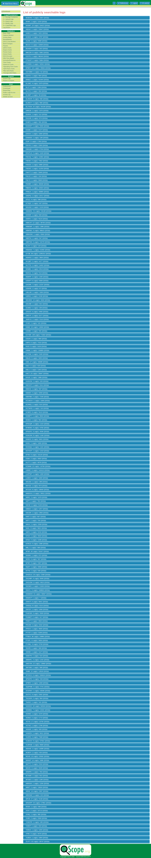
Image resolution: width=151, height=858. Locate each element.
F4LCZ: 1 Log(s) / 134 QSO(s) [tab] (36, 176)
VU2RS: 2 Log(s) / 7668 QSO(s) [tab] (37, 737)
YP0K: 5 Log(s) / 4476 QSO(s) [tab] (36, 834)
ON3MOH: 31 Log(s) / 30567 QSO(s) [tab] (39, 594)
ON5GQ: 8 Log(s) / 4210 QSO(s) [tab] (37, 605)
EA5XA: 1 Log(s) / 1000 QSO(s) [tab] (37, 134)
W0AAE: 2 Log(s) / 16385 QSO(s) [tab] (37, 749)
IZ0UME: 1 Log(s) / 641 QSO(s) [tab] (37, 304)
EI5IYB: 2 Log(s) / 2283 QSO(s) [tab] (37, 145)
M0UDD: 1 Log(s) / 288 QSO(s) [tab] (37, 482)
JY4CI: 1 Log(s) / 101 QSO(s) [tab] (36, 323)
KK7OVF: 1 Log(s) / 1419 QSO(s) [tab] (37, 451)
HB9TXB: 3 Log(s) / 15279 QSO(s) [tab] (38, 242)
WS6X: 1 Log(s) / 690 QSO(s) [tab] (36, 807)
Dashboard (6, 11)
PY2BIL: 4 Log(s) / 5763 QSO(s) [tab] (37, 644)
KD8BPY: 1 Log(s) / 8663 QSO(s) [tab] (37, 416)
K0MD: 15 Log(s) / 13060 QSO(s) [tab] (37, 327)
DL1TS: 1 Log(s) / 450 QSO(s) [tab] (36, 91)
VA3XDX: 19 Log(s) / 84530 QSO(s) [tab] (38, 706)
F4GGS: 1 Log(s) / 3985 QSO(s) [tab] (37, 165)
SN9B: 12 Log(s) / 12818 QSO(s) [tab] (37, 671)
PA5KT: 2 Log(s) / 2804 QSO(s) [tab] (37, 621)
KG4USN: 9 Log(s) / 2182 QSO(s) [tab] (37, 435)
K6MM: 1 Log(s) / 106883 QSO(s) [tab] (37, 350)
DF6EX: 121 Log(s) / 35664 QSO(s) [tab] (38, 68)
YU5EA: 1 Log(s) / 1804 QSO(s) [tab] (37, 838)
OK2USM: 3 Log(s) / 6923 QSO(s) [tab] (38, 582)
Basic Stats (6, 33)
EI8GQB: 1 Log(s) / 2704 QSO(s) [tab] (37, 149)
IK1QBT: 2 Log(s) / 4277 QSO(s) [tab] (37, 261)
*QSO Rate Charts (9, 68)
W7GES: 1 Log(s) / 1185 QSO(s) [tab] (37, 779)
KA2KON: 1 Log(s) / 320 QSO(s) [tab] (37, 381)
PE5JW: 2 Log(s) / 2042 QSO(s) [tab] (37, 625)
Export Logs (7, 78)
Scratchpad (6, 88)
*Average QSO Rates (9, 73)
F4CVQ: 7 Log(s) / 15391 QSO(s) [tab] (37, 157)
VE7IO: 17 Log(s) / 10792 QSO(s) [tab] (37, 721)
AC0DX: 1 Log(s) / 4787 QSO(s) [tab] (37, 37)
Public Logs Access (9, 92)
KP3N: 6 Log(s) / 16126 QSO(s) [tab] (37, 455)
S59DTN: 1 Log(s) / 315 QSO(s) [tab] (37, 656)
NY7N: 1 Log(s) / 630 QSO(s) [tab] (36, 571)
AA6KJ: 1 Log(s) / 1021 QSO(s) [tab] (37, 33)
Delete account (7, 96)
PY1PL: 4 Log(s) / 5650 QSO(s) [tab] (37, 640)
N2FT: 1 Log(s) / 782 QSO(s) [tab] (36, 501)
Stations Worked (8, 35)
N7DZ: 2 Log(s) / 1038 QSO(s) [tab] (36, 540)
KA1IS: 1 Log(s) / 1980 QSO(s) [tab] (36, 377)
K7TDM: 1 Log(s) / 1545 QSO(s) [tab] (37, 354)
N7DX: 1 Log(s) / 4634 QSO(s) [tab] (36, 536)
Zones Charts (7, 54)
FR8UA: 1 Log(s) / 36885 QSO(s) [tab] (37, 192)
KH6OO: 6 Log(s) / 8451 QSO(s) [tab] (37, 439)
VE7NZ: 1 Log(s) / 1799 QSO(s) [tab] (37, 725)
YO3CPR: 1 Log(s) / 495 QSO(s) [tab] (37, 822)
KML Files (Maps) (8, 58)
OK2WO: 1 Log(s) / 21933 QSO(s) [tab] (38, 586)
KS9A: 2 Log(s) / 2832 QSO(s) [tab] (36, 458)
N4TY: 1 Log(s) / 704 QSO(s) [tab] (36, 520)
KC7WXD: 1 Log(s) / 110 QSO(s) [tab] (37, 408)
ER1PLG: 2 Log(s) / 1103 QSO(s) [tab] (37, 153)
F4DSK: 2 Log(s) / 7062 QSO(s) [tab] (37, 161)
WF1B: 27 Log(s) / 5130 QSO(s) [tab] (37, 799)
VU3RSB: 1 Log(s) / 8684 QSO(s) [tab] (37, 745)
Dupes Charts (7, 50)
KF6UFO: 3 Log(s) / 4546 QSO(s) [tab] (37, 431)
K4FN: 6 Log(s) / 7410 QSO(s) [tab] (36, 342)
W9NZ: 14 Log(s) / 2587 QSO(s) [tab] (37, 791)
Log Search (6, 27)
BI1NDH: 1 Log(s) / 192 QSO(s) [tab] (37, 49)
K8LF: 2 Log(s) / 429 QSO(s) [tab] (36, 366)
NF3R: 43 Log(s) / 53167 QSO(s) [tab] (37, 551)
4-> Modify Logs (8, 23)
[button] (114, 3)
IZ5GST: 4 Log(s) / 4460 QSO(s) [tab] (37, 312)
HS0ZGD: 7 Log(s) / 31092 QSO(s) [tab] (38, 250)
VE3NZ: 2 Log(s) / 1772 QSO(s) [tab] (37, 718)
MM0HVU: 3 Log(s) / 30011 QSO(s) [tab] (38, 493)
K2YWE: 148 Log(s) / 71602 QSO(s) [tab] (38, 335)
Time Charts (7, 62)
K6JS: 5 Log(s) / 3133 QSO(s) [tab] (36, 346)
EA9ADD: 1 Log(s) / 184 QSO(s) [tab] (37, 138)
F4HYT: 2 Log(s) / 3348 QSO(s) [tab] (37, 172)
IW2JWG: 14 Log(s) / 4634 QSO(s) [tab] (38, 300)
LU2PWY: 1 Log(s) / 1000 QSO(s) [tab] (37, 474)
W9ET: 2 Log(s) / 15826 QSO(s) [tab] (37, 787)
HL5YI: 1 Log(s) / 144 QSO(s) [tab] (36, 246)
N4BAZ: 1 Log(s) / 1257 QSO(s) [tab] (37, 509)
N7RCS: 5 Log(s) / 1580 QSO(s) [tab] (37, 544)
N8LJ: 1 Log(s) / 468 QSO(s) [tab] (36, 547)
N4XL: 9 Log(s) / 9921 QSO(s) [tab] (36, 528)
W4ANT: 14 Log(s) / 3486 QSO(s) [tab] (37, 760)
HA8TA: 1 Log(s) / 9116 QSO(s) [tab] (37, 219)
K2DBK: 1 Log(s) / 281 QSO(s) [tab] (36, 331)
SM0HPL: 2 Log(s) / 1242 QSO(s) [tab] (37, 660)
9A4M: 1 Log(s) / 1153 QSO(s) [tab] (36, 21)
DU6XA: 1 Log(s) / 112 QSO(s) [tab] (36, 114)
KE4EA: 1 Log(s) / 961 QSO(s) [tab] (36, 420)
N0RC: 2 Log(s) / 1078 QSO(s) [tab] (36, 497)
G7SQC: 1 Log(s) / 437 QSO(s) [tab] (37, 203)
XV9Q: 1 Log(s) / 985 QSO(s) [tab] (36, 814)
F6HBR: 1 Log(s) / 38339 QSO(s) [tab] (37, 184)
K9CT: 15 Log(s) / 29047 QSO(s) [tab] (37, 373)
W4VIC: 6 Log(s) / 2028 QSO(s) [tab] (37, 768)
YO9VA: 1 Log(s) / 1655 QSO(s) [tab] (37, 830)
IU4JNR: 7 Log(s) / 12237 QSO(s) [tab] (37, 284)
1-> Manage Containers (10, 17)
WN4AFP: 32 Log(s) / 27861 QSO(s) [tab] (38, 803)
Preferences (7, 86)
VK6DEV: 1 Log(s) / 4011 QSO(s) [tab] (37, 733)
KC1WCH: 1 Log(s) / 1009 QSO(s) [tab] (38, 401)
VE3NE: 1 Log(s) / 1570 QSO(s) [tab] (37, 714)
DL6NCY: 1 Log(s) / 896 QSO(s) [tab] (37, 103)
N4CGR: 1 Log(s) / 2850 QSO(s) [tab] (37, 513)
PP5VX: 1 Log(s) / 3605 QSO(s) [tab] (37, 629)
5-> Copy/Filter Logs (9, 25)
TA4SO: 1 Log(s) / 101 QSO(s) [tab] (36, 702)
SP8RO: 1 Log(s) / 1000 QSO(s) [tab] (37, 683)
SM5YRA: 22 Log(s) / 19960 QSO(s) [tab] (38, 663)
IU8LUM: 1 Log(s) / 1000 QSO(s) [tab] (37, 292)
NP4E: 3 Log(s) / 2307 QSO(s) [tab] (36, 563)
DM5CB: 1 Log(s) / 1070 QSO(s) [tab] (37, 110)
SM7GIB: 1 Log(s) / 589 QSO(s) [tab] (37, 667)
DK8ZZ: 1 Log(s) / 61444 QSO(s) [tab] (37, 79)
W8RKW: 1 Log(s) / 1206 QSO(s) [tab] (37, 783)
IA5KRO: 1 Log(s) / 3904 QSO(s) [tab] (37, 257)
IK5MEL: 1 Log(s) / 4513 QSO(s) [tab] (37, 269)
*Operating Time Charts (10, 66)
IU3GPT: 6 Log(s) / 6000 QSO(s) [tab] (37, 281)
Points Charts (7, 52)
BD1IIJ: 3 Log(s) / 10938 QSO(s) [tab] (37, 45)
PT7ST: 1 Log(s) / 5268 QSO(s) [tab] (37, 633)
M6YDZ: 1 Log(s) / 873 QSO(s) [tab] (36, 486)
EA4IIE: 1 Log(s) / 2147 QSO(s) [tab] (37, 130)
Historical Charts (8, 64)
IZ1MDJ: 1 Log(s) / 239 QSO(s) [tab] (37, 308)
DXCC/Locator (7, 56)
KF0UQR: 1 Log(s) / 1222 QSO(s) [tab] (37, 424)
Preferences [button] (123, 3)
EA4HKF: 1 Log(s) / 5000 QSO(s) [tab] (37, 126)
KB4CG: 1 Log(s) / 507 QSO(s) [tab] (36, 389)
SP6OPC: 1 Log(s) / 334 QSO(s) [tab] (37, 679)
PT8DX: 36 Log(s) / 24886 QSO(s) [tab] (38, 636)
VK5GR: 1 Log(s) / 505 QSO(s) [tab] (36, 729)
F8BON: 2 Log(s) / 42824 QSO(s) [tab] (37, 188)
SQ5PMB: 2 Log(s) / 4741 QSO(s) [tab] (37, 687)
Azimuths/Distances (9, 60)
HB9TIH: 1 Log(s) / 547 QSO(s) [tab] (37, 238)
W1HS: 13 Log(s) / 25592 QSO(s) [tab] (37, 756)
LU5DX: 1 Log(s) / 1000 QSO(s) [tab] (37, 478)
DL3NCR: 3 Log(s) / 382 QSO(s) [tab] (37, 99)
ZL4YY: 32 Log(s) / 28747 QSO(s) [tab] (37, 841)
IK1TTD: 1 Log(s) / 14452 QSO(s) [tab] (37, 265)
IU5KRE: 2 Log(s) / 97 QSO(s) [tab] (36, 288)
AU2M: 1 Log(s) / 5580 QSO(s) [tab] (36, 41)
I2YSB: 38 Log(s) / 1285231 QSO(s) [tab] (38, 253)
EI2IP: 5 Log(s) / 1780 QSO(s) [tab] (36, 141)
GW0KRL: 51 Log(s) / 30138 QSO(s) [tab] (38, 211)
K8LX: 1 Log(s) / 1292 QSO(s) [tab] (36, 370)
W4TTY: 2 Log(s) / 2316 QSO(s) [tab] (37, 764)
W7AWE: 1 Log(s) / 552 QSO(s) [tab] (37, 776)
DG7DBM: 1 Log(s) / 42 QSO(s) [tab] (37, 72)
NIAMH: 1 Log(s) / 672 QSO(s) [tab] (36, 555)
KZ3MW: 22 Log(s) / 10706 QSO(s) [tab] (38, 466)
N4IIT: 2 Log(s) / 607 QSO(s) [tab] (36, 516)
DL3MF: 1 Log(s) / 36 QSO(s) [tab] (36, 95)
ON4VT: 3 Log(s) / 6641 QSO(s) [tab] (37, 602)
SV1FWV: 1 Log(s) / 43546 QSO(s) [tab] (38, 691)
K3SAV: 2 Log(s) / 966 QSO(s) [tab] (36, 339)
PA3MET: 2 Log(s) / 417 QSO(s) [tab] (37, 617)
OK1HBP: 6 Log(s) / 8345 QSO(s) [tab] (37, 578)
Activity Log (6, 94)
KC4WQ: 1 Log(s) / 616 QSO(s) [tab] (37, 404)
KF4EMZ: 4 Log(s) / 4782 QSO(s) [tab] (37, 428)
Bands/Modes (7, 39)
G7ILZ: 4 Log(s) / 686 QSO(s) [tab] (36, 199)
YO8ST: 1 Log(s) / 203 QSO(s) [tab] (36, 826)
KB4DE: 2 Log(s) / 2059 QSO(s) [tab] (37, 393)
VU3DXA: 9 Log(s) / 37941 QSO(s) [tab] (38, 741)
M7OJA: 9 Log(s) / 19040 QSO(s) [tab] (37, 489)
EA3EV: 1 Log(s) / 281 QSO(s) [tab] (36, 122)
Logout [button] (135, 3)
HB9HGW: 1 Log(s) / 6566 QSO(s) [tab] (38, 234)
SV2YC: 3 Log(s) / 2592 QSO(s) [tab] (37, 694)
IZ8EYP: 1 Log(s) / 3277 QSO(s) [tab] (37, 315)
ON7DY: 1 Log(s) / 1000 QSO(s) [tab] (37, 609)
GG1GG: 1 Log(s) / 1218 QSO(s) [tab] (37, 207)
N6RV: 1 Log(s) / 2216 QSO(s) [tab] (36, 532)
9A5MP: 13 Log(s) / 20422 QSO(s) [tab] (38, 25)
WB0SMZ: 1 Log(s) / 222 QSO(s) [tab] (37, 795)
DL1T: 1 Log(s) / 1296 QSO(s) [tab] (36, 87)
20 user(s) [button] (145, 3)
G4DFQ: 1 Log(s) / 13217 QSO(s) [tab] (37, 196)
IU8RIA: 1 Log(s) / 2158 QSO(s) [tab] (37, 296)
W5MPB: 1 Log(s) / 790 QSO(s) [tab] (37, 772)
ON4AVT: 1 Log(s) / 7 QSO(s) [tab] (36, 598)
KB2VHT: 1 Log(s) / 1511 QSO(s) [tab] (37, 385)
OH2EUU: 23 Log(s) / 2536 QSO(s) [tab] (38, 575)
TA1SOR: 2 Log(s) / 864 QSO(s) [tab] (37, 698)
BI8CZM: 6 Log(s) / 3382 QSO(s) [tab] (37, 52)
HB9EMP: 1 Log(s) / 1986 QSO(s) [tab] (37, 226)
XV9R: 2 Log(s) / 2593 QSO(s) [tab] (36, 818)
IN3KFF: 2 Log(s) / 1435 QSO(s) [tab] (37, 277)
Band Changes (7, 43)
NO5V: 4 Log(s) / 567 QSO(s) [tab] (36, 559)
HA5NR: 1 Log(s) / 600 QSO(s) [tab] (36, 215)
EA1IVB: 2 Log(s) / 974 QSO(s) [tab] (37, 118)
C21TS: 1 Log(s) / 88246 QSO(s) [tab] (37, 56)
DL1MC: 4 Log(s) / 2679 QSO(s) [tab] (37, 83)
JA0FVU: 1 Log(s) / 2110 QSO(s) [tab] (37, 319)
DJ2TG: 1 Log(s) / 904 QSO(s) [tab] (36, 76)
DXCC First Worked (9, 41)
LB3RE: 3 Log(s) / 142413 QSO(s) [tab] (38, 470)
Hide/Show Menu (11, 4)
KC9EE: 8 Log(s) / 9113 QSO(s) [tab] (37, 412)
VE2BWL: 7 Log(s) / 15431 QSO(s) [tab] (38, 710)
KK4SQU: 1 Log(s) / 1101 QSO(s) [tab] (37, 447)
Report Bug (6, 90)
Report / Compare (8, 80)
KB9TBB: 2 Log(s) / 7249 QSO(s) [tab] (37, 397)
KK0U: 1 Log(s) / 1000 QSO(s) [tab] (36, 443)
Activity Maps (7, 37)
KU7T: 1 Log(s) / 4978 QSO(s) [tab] (36, 462)
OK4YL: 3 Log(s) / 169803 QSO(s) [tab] (38, 590)
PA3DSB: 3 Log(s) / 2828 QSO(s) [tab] (37, 613)
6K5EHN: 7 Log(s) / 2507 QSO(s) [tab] (37, 18)
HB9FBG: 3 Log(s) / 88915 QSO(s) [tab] (38, 230)
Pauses (5, 45)
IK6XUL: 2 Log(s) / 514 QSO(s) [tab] (36, 273)
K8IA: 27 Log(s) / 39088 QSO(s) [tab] (37, 362)
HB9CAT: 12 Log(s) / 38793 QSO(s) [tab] (38, 223)
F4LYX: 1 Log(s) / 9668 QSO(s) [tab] (37, 180)
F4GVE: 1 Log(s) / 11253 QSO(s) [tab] (37, 168)
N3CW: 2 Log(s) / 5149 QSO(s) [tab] (37, 505)
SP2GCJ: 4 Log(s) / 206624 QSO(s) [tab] (38, 675)
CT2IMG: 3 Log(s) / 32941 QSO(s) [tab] (38, 64)
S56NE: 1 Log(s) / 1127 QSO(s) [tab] (37, 652)
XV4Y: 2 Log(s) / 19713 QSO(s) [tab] (37, 810)
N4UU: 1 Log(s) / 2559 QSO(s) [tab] (36, 524)
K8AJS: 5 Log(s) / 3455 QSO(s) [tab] (37, 358)
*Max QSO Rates (8, 71)
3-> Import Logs (8, 21)
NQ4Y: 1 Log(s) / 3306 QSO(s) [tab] (36, 567)
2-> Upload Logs (8, 19)
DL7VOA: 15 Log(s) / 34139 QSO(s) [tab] (38, 107)
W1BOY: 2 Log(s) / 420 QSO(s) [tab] (37, 752)
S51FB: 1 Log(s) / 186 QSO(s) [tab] (36, 648)
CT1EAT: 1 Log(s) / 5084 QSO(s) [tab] (37, 60)
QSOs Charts (7, 48)
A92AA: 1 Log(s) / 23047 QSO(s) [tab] (37, 29)
